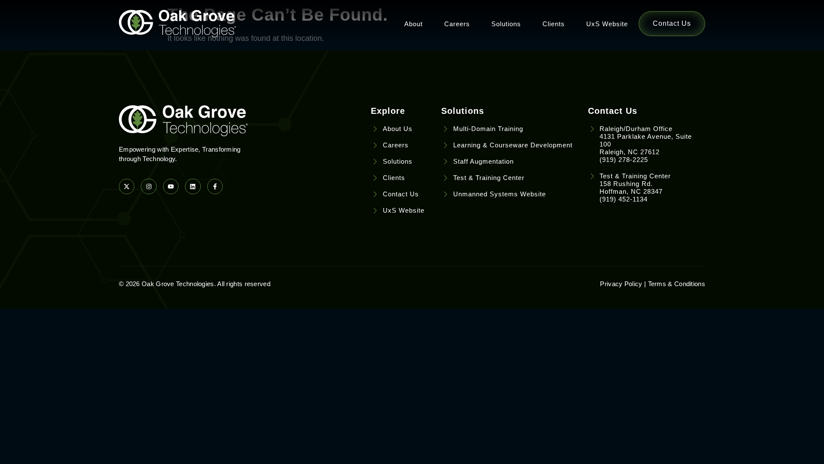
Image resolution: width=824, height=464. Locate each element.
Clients (553, 23)
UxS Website (607, 23)
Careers (457, 23)
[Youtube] (171, 186)
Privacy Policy (621, 283)
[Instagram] (148, 186)
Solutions (506, 23)
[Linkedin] (192, 186)
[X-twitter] (126, 186)
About (413, 23)
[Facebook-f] (215, 186)
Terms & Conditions (676, 283)
